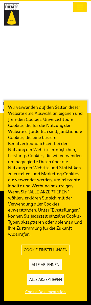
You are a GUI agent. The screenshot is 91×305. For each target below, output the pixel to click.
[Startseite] (11, 14)
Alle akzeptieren (45, 280)
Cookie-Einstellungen (45, 250)
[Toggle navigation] (80, 7)
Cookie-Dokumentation (45, 292)
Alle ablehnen (45, 265)
